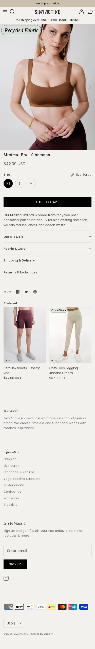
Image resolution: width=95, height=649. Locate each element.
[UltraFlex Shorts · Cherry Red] (25, 335)
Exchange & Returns (19, 472)
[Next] (90, 87)
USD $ (11, 623)
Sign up (15, 564)
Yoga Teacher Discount (22, 479)
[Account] (80, 12)
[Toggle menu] (5, 12)
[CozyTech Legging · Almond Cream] (70, 335)
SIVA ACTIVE (20, 634)
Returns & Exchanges (20, 272)
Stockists (10, 504)
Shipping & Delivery (19, 260)
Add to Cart (47, 202)
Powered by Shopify (41, 634)
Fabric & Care (15, 248)
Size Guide (11, 466)
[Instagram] (6, 578)
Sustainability (14, 485)
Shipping (10, 459)
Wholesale (11, 498)
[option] (47, 87)
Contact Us (12, 491)
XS (8, 183)
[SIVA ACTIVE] (47, 11)
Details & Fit (13, 237)
